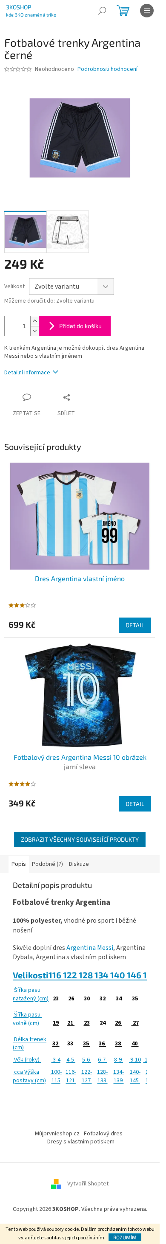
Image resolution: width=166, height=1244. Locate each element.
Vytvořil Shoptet (88, 1184)
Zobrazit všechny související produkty (80, 839)
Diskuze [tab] (79, 864)
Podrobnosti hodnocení (107, 69)
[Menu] (146, 10)
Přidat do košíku (80, 325)
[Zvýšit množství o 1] (34, 321)
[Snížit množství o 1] (34, 331)
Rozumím (125, 1237)
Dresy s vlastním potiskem (80, 1141)
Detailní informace (27, 372)
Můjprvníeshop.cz (57, 1133)
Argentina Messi (89, 947)
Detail (135, 625)
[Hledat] (102, 10)
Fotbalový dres (103, 1133)
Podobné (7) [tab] (47, 864)
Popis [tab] (18, 864)
